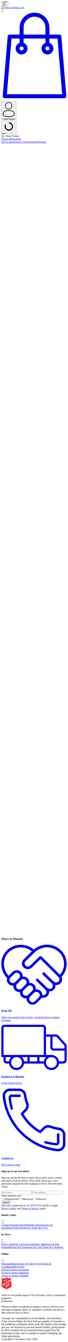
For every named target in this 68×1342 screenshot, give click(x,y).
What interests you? (11, 1195)
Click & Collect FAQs (30, 1263)
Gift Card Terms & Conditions (47, 1247)
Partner (42, 142)
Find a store (7, 142)
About (12, 1225)
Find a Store (7, 1244)
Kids (18, 139)
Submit (6, 1202)
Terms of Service (30, 1208)
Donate (20, 1225)
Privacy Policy (9, 1208)
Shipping (6, 1263)
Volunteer (34, 142)
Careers (38, 1225)
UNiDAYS (18, 1228)
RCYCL (43, 1228)
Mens (13, 139)
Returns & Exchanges (20, 1247)
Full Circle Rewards (24, 1244)
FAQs (21, 1266)
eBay (15, 1266)
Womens (5, 139)
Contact (5, 1225)
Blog (9, 1228)
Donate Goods (21, 142)
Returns (15, 1263)
